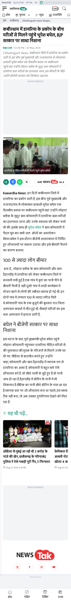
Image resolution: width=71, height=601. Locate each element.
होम (8, 15)
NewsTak (6, 2)
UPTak (29, 2)
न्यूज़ (41, 15)
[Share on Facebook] (13, 182)
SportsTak (18, 2)
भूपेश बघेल (34, 227)
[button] (27, 434)
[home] (36, 555)
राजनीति (57, 15)
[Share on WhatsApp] (20, 182)
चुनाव (22, 15)
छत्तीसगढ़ (14, 21)
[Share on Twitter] (26, 182)
